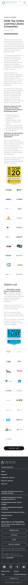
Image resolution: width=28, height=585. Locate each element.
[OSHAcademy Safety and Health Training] (19, 420)
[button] (22, 1)
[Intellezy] (8, 439)
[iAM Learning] (19, 381)
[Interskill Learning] (8, 381)
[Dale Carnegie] (8, 371)
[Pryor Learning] (19, 390)
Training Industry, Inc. (9, 2)
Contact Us (14, 578)
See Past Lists (14, 448)
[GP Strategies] (19, 410)
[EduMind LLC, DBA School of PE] (19, 429)
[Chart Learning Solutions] (8, 429)
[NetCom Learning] (19, 361)
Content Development (10, 17)
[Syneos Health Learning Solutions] (8, 352)
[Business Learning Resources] (8, 420)
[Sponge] (19, 371)
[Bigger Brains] (19, 400)
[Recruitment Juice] (8, 361)
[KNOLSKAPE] (19, 352)
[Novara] (8, 400)
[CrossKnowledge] (8, 410)
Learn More (10, 557)
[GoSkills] (8, 390)
